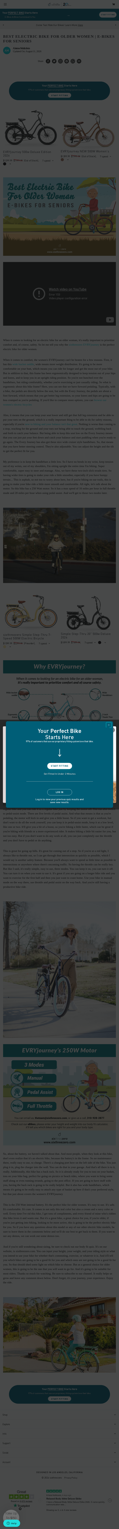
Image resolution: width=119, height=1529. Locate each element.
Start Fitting (59, 766)
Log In (59, 792)
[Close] (108, 724)
